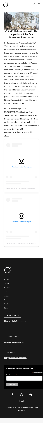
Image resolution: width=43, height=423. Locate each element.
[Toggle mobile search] (35, 4)
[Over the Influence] (7, 267)
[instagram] (21, 394)
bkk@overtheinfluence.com (15, 357)
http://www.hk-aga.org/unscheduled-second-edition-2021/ (19, 132)
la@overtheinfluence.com (14, 342)
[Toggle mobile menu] (39, 4)
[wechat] (31, 394)
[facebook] (12, 394)
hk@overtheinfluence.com (15, 321)
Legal (21, 401)
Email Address (11, 375)
